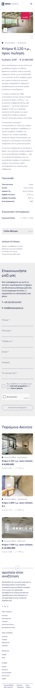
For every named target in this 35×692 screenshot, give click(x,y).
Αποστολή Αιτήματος (17, 408)
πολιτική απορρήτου (18, 386)
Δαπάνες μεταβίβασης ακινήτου (12, 246)
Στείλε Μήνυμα (11, 231)
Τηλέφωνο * (7, 341)
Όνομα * (6, 320)
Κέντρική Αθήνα (10, 43)
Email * (5, 352)
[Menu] (31, 4)
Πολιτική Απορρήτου (20, 686)
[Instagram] (7, 606)
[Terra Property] (10, 4)
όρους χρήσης (17, 388)
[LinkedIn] (5, 606)
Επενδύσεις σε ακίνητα (9, 251)
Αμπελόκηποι (22, 43)
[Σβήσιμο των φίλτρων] (17, 568)
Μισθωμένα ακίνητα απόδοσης (12, 249)
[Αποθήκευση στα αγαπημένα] (31, 37)
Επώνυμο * (7, 331)
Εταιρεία (6, 363)
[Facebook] (2, 606)
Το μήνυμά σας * (9, 373)
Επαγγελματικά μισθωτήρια (11, 254)
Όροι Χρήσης (28, 686)
